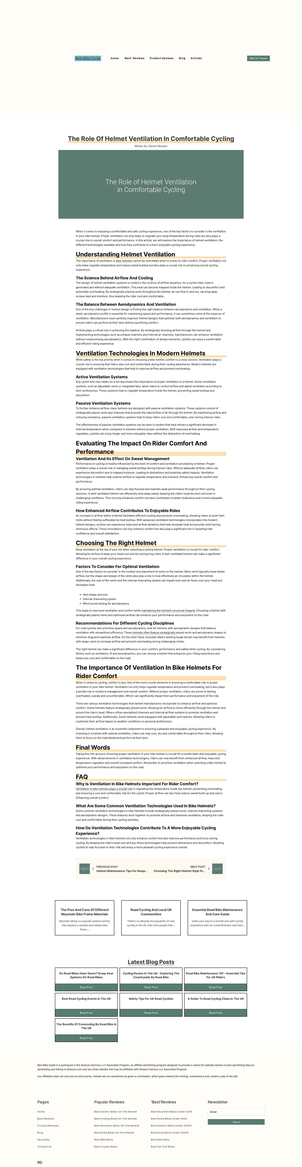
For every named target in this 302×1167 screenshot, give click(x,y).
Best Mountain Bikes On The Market (116, 1125)
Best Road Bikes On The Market (114, 1132)
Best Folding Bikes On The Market (115, 1118)
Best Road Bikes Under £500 (169, 1118)
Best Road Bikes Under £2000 (170, 1132)
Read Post (86, 987)
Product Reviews (162, 58)
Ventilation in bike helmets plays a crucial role (104, 788)
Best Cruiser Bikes (105, 1146)
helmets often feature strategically (154, 632)
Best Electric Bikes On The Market (115, 1111)
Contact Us (44, 1146)
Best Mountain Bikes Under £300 (171, 1111)
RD (39, 1162)
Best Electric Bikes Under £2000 (171, 1125)
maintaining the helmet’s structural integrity (168, 610)
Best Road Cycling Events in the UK (86, 998)
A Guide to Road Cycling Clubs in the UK (216, 998)
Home (115, 58)
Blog (182, 58)
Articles (196, 58)
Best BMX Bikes (103, 1139)
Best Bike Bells (160, 1139)
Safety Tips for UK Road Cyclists (151, 998)
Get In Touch (258, 58)
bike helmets (124, 260)
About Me (43, 1139)
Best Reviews (45, 1118)
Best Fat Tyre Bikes (163, 1146)
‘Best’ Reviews (134, 58)
